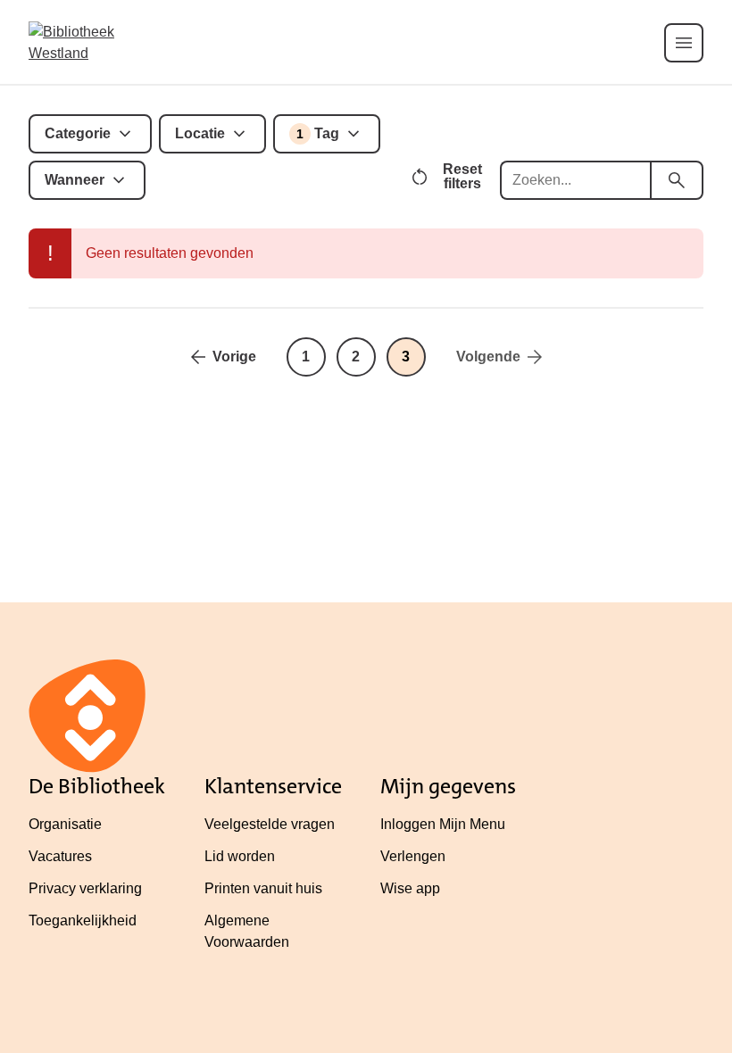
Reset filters (462, 176)
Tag (317, 133)
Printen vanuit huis (263, 888)
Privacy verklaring (85, 888)
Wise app (410, 888)
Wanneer (74, 179)
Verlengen (412, 856)
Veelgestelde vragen (269, 824)
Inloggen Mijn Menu (442, 824)
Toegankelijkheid (83, 920)
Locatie (200, 133)
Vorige (234, 356)
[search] (676, 180)
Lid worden (239, 856)
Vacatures (60, 856)
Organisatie (65, 824)
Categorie (78, 133)
